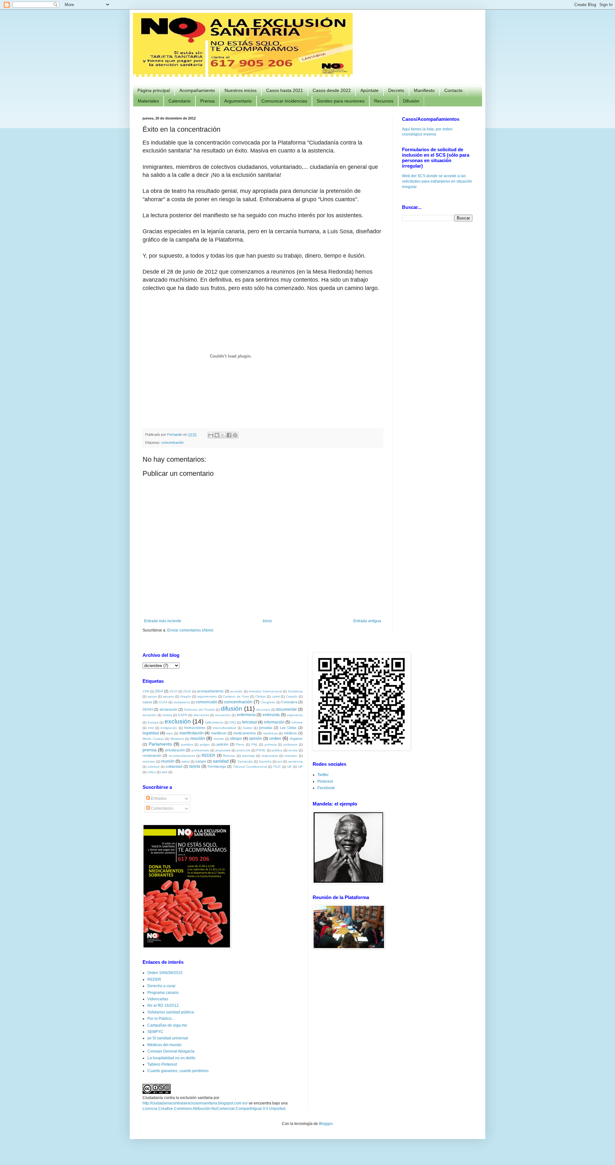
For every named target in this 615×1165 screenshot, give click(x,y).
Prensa (207, 100)
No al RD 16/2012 (163, 1005)
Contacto (453, 90)
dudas (167, 715)
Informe (297, 722)
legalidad (151, 733)
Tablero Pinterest (162, 1064)
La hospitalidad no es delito (171, 1058)
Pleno (240, 744)
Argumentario (238, 100)
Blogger (325, 1123)
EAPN (182, 715)
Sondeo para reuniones (341, 100)
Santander (245, 761)
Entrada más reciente (162, 621)
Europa (153, 722)
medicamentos (244, 733)
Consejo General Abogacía (170, 1051)
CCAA (163, 702)
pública (277, 750)
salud (186, 761)
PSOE (261, 750)
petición (222, 744)
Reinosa (229, 755)
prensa (150, 749)
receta (293, 750)
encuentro (222, 715)
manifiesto (218, 733)
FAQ (233, 722)
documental (286, 709)
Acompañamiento (197, 90)
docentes (263, 709)
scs (279, 761)
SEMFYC (155, 1031)
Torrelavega (216, 766)
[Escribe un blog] (217, 435)
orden (275, 738)
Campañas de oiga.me (167, 1025)
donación (149, 715)
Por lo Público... (161, 1018)
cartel (276, 696)
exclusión (178, 721)
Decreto (396, 90)
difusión (231, 708)
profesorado (200, 750)
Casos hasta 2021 (284, 90)
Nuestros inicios (241, 90)
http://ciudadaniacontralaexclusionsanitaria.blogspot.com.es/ (195, 1103)
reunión (168, 761)
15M (146, 691)
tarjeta (194, 766)
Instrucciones (194, 728)
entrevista (271, 715)
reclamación (152, 755)
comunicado (206, 702)
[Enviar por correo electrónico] (211, 435)
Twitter (323, 775)
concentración (172, 442)
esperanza (295, 715)
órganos (296, 738)
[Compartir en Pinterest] (235, 435)
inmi (151, 728)
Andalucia (295, 691)
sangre (200, 761)
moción (197, 738)
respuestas (270, 755)
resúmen (149, 761)
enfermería (246, 715)
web (164, 772)
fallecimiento (214, 722)
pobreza (271, 744)
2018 (187, 691)
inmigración (168, 728)
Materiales (148, 100)
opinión (255, 738)
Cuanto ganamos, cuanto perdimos (178, 1071)
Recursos (383, 100)
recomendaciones (182, 755)
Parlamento (160, 744)
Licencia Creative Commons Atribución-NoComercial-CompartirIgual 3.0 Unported (214, 1108)
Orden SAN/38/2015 (165, 973)
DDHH (148, 709)
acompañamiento (210, 691)
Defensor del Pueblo (199, 709)
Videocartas (157, 999)
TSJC (277, 766)
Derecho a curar (161, 986)
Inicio (267, 621)
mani (169, 733)
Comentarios (161, 808)
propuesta (223, 750)
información (274, 722)
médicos (290, 733)
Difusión (411, 100)
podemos (290, 744)
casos (147, 702)
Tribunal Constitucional (250, 766)
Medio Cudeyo (153, 738)
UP (300, 766)
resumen (290, 755)
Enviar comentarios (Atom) (190, 630)
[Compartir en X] (223, 435)
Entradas (158, 798)
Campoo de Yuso (236, 696)
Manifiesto (424, 90)
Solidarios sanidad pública (170, 1012)
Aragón (185, 696)
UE (289, 766)
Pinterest (325, 781)
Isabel (247, 728)
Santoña (265, 761)
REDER (208, 755)
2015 (173, 691)
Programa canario (163, 992)
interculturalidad (224, 728)
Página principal (153, 90)
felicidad (249, 722)
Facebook (326, 788)
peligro (205, 744)
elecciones (201, 715)
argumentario (207, 696)
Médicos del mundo (164, 1045)
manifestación (191, 733)
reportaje (248, 755)
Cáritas (260, 696)
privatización (175, 750)
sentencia (295, 761)
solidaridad (174, 766)
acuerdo (236, 691)
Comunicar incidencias (284, 100)
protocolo (243, 750)
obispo (236, 738)
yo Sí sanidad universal (167, 1038)
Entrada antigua (367, 621)
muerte (219, 738)
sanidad (221, 761)
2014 (159, 691)
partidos (187, 744)
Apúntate (369, 90)
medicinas (270, 733)
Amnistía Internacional (265, 691)
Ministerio (177, 738)
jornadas (266, 728)
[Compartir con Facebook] (229, 435)
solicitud (154, 766)
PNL (254, 744)
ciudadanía (181, 702)
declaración (168, 709)
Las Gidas (288, 728)
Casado (292, 696)
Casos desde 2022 (332, 90)
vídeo (151, 772)
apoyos (168, 696)
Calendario (179, 100)
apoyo (152, 696)
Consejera (289, 702)
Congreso (268, 702)
